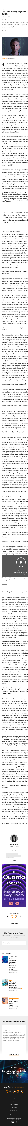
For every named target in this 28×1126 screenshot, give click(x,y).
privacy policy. (21, 574)
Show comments (14, 1054)
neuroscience (13, 956)
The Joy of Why (14, 997)
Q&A (3, 9)
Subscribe (22, 943)
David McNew (4, 58)
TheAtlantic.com (22, 823)
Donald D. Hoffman (14, 94)
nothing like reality (7, 106)
